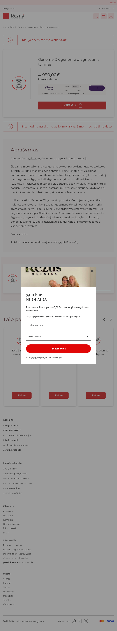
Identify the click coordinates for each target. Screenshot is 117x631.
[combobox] (58, 337)
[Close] (92, 271)
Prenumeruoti (58, 348)
